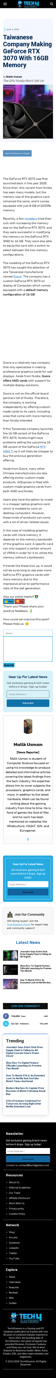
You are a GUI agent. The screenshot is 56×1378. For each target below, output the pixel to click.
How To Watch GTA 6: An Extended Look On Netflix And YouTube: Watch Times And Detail (25, 1078)
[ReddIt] (36, 163)
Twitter (13, 1253)
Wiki (11, 1297)
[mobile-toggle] (5, 4)
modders (30, 218)
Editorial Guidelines (19, 1187)
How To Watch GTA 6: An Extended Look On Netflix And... (36, 981)
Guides (13, 1303)
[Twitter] (22, 163)
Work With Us (16, 1203)
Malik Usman (14, 76)
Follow (44, 1023)
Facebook (14, 1242)
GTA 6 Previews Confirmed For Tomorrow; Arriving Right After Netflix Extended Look (23, 1103)
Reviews (13, 1292)
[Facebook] (15, 163)
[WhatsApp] (29, 163)
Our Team (14, 1192)
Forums (13, 1237)
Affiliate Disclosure (19, 1198)
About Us (14, 1182)
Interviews (15, 1282)
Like (46, 1016)
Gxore (17, 276)
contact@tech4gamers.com (34, 1165)
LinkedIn (14, 1248)
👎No (19, 601)
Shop (12, 1232)
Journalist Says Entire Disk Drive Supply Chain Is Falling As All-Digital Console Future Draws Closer (24, 1051)
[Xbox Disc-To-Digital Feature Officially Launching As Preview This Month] (10, 970)
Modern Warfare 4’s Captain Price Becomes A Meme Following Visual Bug (25, 1091)
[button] (52, 4)
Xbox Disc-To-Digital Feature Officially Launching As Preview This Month (35, 968)
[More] (43, 163)
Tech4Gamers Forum (18, 924)
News (12, 1277)
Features (14, 1287)
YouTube (14, 1258)
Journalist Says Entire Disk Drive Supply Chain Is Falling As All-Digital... (35, 954)
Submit (9, 665)
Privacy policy (16, 1208)
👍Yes (8, 601)
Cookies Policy (17, 1213)
